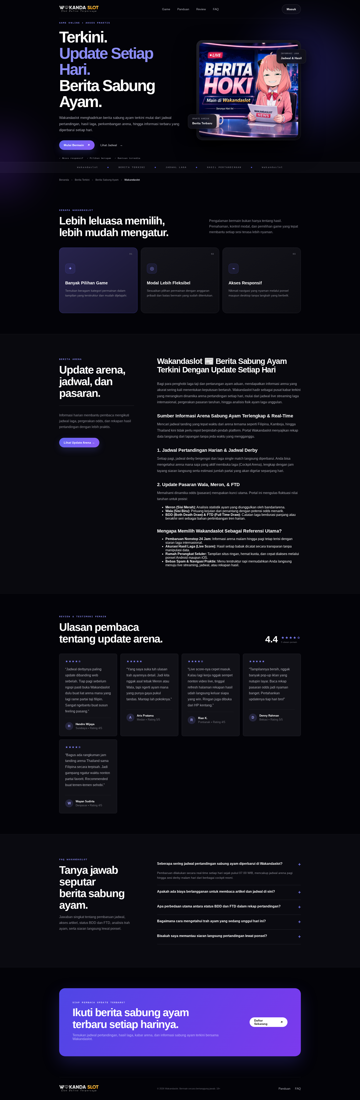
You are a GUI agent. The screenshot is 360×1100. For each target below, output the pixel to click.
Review (201, 9)
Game (166, 9)
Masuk (291, 9)
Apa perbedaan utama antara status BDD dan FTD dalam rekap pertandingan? (229, 907)
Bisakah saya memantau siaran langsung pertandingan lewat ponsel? (229, 936)
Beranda (64, 179)
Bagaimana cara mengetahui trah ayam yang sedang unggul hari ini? (229, 922)
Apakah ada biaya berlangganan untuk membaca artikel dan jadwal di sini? (229, 892)
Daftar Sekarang (268, 1022)
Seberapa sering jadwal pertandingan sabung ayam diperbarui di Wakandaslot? (229, 864)
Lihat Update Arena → (79, 442)
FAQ (216, 9)
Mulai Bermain (77, 145)
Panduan (183, 9)
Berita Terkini (82, 179)
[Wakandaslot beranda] (79, 9)
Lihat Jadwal (111, 145)
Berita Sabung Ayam (107, 179)
